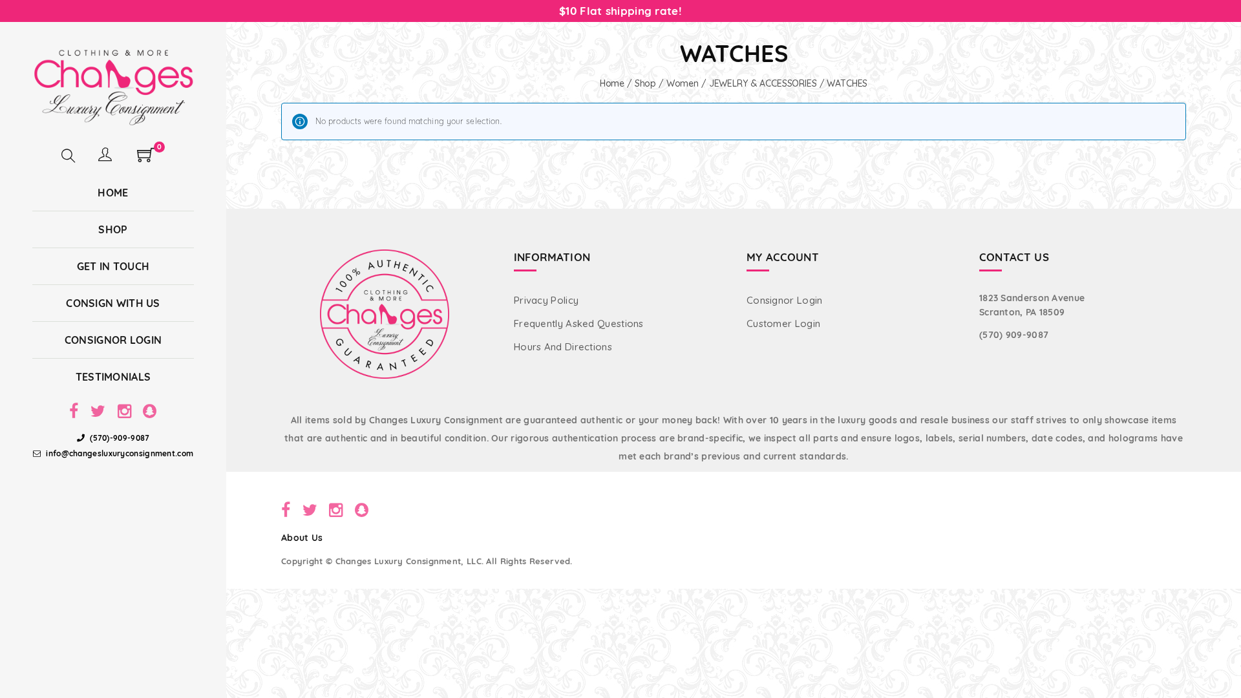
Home (612, 83)
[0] (145, 159)
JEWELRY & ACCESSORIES (763, 83)
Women (682, 83)
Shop (645, 83)
